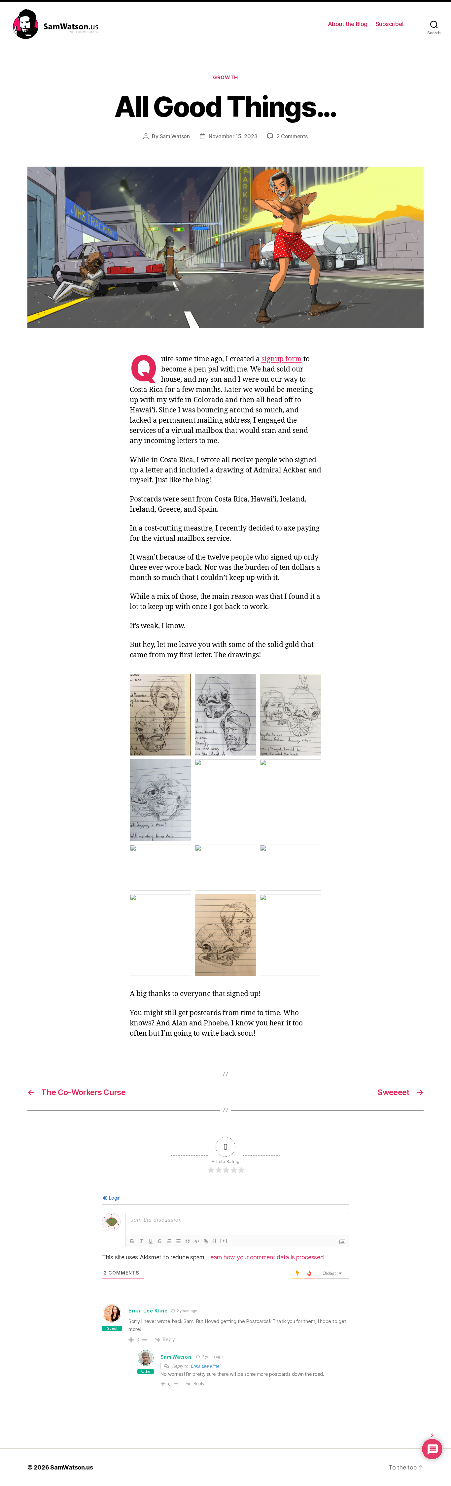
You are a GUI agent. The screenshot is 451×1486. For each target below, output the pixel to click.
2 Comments (291, 136)
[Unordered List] (178, 1241)
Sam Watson (175, 136)
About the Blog (347, 23)
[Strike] (159, 1241)
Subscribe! (390, 23)
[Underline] (150, 1241)
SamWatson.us (71, 1467)
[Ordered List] (169, 1241)
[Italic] (141, 1241)
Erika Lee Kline (148, 1311)
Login (114, 1198)
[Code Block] (196, 1241)
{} (214, 1240)
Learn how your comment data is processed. (266, 1257)
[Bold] (132, 1241)
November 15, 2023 (233, 136)
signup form (281, 359)
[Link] (206, 1241)
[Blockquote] (187, 1241)
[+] (223, 1240)
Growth (225, 78)
